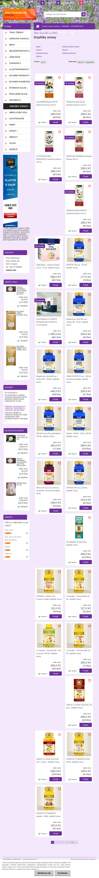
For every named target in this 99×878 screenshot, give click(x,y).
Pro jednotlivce (11, 393)
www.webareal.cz (30, 859)
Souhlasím (62, 873)
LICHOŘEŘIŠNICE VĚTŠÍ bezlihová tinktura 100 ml (46, 103)
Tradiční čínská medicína (51, 26)
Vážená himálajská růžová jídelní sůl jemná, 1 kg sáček (22, 290)
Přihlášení (50, 3)
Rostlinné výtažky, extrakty (70, 46)
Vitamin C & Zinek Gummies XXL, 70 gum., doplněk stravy (48, 760)
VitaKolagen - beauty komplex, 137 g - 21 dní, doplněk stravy (48, 266)
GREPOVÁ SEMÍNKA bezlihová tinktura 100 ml (79, 157)
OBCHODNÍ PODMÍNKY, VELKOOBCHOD (52, 32)
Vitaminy (39, 50)
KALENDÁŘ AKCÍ (77, 26)
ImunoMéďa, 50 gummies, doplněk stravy (76, 543)
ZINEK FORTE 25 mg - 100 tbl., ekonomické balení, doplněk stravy (78, 379)
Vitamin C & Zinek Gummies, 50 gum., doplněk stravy (79, 706)
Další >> (73, 842)
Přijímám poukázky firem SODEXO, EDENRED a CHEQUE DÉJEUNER (15, 408)
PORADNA (65, 26)
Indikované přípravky (69, 53)
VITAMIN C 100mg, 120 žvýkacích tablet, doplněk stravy (49, 597)
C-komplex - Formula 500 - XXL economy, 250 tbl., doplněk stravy (48, 653)
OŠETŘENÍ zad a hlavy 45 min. (22, 437)
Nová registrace (68, 3)
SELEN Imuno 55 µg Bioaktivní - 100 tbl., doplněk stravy (49, 434)
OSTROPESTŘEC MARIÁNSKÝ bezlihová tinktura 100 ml (48, 159)
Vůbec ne (8, 553)
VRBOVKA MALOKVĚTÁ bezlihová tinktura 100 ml (76, 211)
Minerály (65, 50)
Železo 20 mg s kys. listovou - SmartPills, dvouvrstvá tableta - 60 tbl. (48, 490)
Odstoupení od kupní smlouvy (83, 859)
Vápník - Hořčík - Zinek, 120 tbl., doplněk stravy (79, 434)
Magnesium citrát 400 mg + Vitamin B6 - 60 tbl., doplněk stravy (77, 322)
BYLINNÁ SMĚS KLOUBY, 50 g (22, 313)
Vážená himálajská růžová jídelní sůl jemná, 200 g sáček (22, 462)
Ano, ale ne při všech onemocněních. (13, 538)
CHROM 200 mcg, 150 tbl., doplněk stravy (77, 489)
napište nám (11, 270)
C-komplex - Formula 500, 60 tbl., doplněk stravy (77, 597)
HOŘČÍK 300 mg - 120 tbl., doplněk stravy (77, 266)
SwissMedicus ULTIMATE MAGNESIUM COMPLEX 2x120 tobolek (46, 322)
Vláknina (39, 56)
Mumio (38, 46)
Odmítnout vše (44, 873)
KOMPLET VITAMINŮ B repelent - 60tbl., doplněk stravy (48, 814)
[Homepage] (38, 26)
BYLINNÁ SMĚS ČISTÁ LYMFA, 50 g (22, 348)
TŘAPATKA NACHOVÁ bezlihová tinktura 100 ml (76, 103)
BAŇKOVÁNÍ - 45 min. (22, 484)
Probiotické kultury (42, 53)
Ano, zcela (9, 530)
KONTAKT (72, 32)
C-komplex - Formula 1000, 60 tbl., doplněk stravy (78, 651)
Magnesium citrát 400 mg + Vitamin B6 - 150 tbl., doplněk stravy (47, 379)
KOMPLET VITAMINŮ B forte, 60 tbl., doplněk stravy (78, 760)
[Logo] (19, 14)
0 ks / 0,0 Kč (89, 2)
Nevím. (8, 546)
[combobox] (81, 62)
